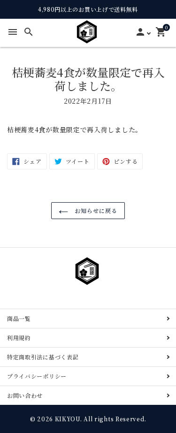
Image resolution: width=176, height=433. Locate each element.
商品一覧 (19, 318)
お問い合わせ (25, 395)
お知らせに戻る (95, 210)
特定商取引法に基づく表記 (42, 357)
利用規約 (19, 338)
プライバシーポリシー (37, 376)
